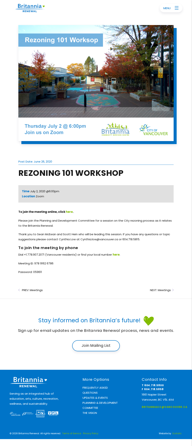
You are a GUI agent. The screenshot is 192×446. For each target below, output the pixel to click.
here (69, 212)
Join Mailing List (96, 345)
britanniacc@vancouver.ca (164, 407)
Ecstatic (177, 433)
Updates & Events (95, 398)
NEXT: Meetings (161, 290)
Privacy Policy (90, 433)
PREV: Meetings (31, 290)
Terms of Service (71, 433)
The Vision (89, 413)
